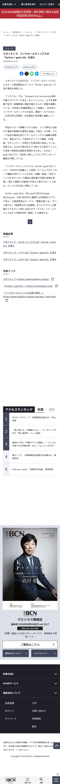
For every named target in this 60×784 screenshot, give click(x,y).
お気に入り (49, 73)
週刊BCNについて (13, 653)
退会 (34, 726)
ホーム (6, 32)
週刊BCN (16, 32)
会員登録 (9, 703)
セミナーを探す (47, 4)
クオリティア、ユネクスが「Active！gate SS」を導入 (29, 259)
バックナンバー (41, 653)
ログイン (9, 710)
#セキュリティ (30, 67)
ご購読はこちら (30, 644)
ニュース (28, 32)
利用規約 (36, 718)
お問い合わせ (39, 710)
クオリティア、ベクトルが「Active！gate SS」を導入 (29, 252)
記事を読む (7, 4)
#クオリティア (11, 67)
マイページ (10, 718)
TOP (34, 703)
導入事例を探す (28, 4)
